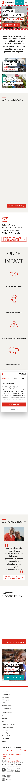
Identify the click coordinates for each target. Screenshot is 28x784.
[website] (12, 750)
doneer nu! (10, 25)
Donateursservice (6, 715)
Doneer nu (15, 677)
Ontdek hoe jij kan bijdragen (13, 578)
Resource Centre (6, 735)
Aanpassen (13, 409)
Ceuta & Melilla (17, 189)
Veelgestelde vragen (7, 727)
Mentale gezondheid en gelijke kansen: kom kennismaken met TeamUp (13, 609)
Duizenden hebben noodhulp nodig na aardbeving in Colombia (13, 161)
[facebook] (3, 750)
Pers (3, 721)
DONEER (19, 2)
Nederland (15, 603)
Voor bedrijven (6, 730)
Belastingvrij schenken (8, 700)
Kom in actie (5, 697)
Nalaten (4, 702)
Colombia (15, 155)
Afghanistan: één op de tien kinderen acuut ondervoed (13, 127)
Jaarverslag (5, 733)
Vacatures (4, 718)
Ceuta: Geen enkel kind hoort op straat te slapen (12, 194)
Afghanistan (16, 122)
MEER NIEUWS (15, 206)
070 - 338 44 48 (9, 758)
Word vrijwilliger (6, 708)
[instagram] (21, 750)
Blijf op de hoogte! (7, 705)
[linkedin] (16, 750)
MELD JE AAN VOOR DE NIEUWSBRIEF (12, 239)
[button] (26, 2)
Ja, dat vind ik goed (14, 404)
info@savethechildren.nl (13, 761)
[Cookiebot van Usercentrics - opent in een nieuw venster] (19, 374)
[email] (7, 750)
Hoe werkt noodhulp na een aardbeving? (12, 630)
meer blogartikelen (14, 642)
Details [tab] (14, 378)
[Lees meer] (14, 113)
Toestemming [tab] (5, 378)
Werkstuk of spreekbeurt (8, 724)
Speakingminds (6, 738)
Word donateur (6, 694)
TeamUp (4, 741)
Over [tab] (23, 378)
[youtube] (25, 750)
